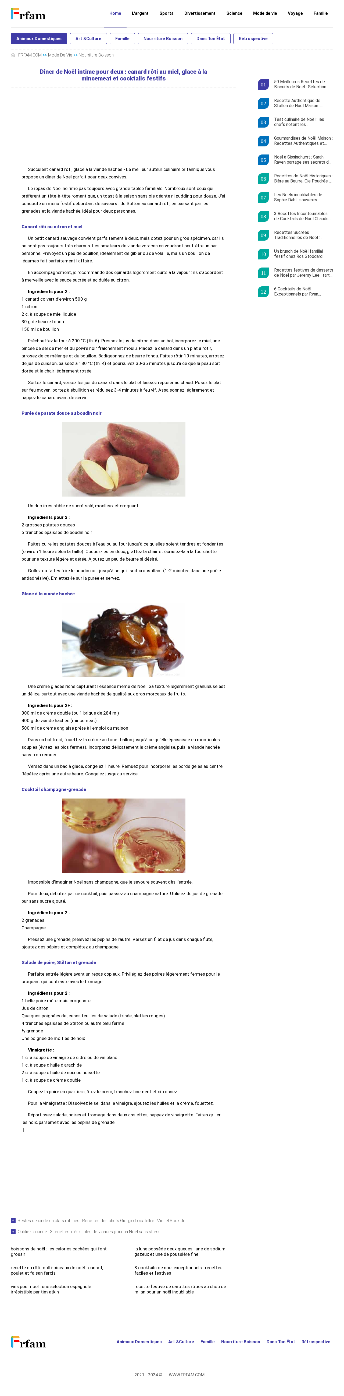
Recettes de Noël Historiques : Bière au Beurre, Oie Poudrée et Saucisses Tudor (303, 178)
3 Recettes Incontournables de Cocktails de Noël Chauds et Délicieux (301, 216)
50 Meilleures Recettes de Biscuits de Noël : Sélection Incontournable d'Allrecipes (300, 84)
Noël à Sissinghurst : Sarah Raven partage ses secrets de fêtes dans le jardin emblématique (302, 159)
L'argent (140, 13)
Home (115, 13)
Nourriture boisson (163, 38)
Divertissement (200, 13)
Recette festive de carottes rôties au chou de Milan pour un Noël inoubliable (180, 1289)
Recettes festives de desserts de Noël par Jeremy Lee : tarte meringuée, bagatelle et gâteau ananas (303, 273)
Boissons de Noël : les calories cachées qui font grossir (59, 1251)
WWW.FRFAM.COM (187, 1374)
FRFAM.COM (30, 55)
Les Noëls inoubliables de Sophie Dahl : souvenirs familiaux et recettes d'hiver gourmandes (300, 197)
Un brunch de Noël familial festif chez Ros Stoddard (298, 254)
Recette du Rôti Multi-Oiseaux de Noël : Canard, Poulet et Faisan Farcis (57, 1270)
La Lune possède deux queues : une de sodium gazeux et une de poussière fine (179, 1251)
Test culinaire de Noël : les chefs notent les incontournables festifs (299, 122)
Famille (321, 13)
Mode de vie (265, 13)
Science (234, 13)
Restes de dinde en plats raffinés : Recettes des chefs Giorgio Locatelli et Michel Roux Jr (101, 1220)
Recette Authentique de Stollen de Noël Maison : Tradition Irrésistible (297, 103)
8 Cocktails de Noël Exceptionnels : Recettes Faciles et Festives (178, 1270)
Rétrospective (253, 38)
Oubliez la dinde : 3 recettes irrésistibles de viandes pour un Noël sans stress (89, 1231)
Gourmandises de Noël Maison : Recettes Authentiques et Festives (303, 141)
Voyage (295, 13)
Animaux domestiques (39, 38)
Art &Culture (88, 38)
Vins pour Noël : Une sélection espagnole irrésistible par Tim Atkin (51, 1289)
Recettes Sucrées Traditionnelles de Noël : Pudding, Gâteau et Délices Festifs (299, 235)
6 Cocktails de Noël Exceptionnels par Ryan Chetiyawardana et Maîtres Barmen (299, 291)
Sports (166, 13)
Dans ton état (210, 38)
